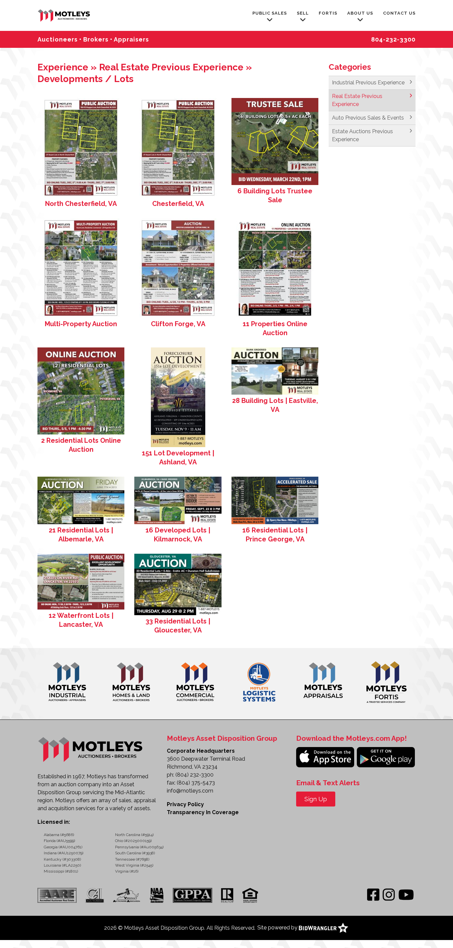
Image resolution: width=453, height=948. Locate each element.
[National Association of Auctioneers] (157, 895)
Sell (303, 13)
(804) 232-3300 (194, 775)
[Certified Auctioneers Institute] (94, 895)
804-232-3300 (393, 39)
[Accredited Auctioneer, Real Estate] (58, 895)
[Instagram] (389, 895)
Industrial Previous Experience (368, 82)
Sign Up (315, 799)
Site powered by (278, 927)
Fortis (328, 13)
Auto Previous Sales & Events (368, 118)
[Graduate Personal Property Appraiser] (192, 895)
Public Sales (269, 13)
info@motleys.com (190, 791)
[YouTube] (406, 895)
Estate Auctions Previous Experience (362, 135)
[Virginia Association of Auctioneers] (127, 895)
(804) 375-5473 (196, 783)
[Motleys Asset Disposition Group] (64, 14)
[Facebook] (373, 895)
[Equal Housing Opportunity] (250, 895)
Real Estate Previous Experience (357, 100)
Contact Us (399, 13)
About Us (360, 13)
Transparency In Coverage (203, 812)
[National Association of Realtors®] (227, 895)
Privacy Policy (185, 804)
